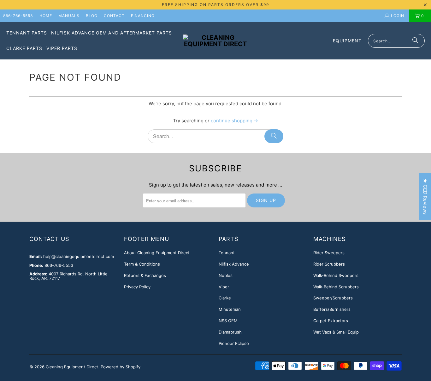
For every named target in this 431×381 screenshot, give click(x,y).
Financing (143, 15)
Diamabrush (230, 332)
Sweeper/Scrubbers (333, 297)
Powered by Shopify (120, 366)
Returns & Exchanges (145, 275)
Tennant (227, 252)
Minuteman (230, 309)
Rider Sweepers (329, 252)
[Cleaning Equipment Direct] (215, 40)
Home (45, 15)
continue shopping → (234, 121)
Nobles (226, 275)
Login (397, 15)
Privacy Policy (137, 286)
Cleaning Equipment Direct (72, 366)
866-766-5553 (18, 15)
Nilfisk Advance (234, 264)
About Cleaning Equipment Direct (157, 252)
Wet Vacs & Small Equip (336, 332)
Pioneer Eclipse (234, 343)
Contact (114, 15)
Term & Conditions (142, 264)
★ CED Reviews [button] (425, 196)
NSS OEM (228, 320)
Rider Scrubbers (329, 264)
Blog (91, 15)
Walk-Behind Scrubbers (336, 286)
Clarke (225, 297)
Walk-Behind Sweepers (335, 275)
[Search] (415, 41)
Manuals (69, 15)
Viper (224, 286)
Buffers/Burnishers (332, 309)
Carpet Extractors (330, 320)
